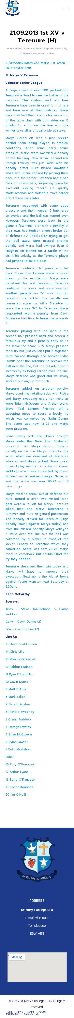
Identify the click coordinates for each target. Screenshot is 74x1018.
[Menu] (63, 8)
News (58, 48)
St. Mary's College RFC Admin (37, 53)
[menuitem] (9, 1012)
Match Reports (44, 48)
